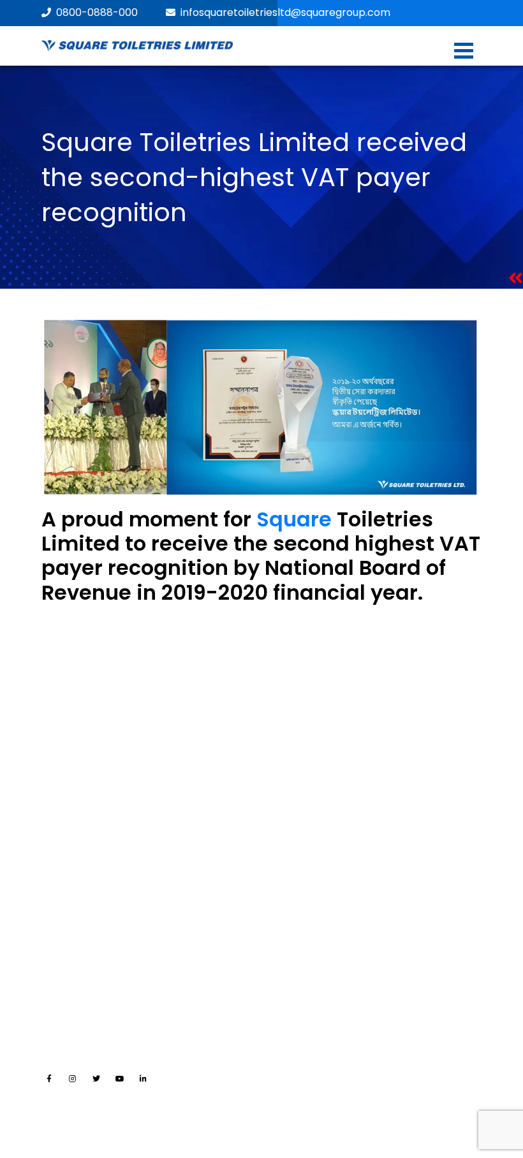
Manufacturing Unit (84, 888)
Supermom (296, 829)
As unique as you (79, 745)
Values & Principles (82, 808)
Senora (286, 766)
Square (294, 519)
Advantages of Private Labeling (110, 930)
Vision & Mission (76, 766)
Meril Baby (293, 787)
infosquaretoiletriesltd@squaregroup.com (285, 12)
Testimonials (299, 951)
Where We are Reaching (95, 951)
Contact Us (296, 909)
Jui (277, 745)
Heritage (60, 787)
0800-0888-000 (97, 12)
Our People (66, 829)
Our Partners (69, 909)
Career (286, 888)
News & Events (303, 930)
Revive (285, 808)
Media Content (304, 972)
